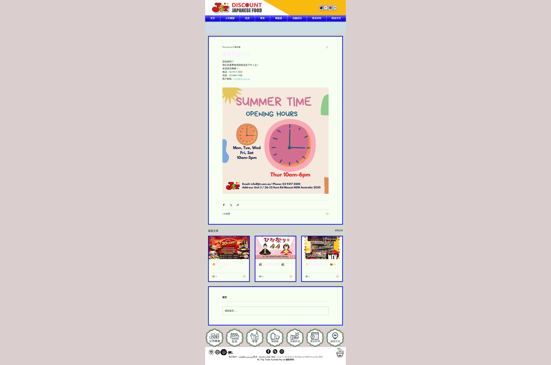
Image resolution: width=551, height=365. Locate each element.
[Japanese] (325, 7)
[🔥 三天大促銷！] (229, 247)
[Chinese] (330, 7)
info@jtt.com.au (246, 357)
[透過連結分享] (237, 205)
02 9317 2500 (264, 357)
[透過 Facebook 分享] (223, 205)
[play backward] (208, 337)
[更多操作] (327, 47)
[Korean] (335, 7)
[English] (321, 7)
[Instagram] (282, 351)
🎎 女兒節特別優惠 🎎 (271, 264)
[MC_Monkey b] (275, 351)
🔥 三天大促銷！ (221, 264)
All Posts (213, 27)
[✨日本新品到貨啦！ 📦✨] (322, 247)
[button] (339, 27)
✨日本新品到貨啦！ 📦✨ (320, 264)
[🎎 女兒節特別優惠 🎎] (275, 247)
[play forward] (342, 337)
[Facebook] (268, 351)
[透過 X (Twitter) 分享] (230, 205)
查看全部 (339, 230)
